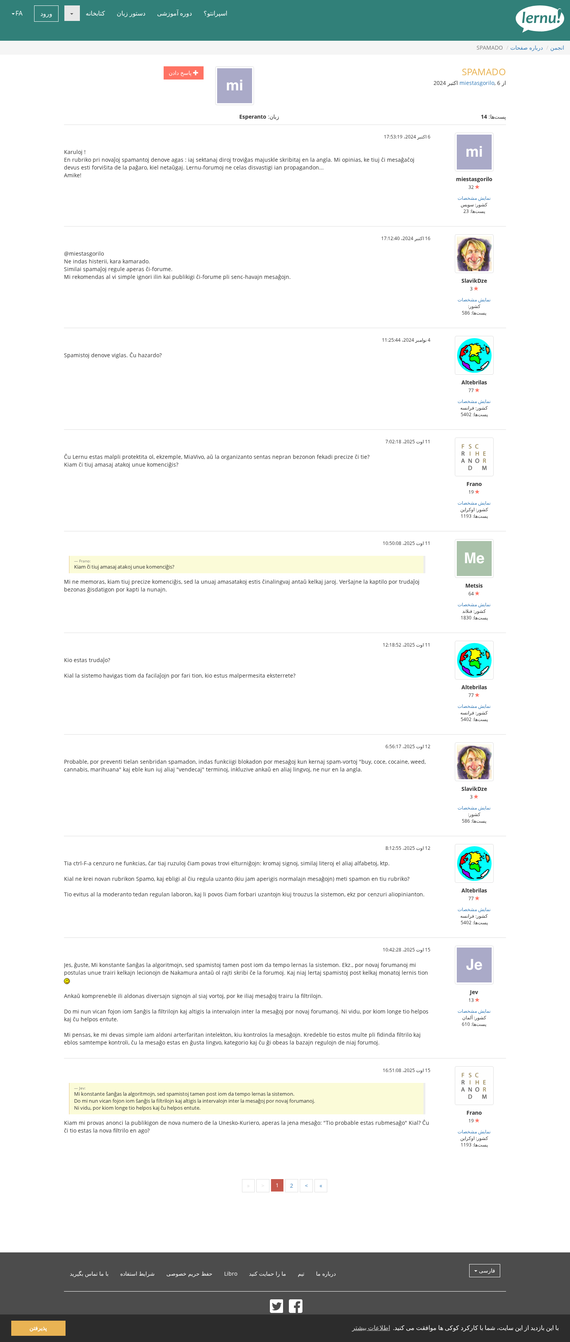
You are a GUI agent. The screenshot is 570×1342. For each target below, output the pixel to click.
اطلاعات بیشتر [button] (371, 1328)
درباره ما (326, 1273)
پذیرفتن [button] (38, 1328)
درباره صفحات (526, 47)
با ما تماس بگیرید (89, 1273)
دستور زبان (131, 13)
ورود (46, 13)
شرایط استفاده (137, 1273)
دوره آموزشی (174, 13)
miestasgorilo (476, 82)
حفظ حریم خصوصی (189, 1273)
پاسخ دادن (181, 72)
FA (19, 13)
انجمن (557, 47)
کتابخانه (95, 13)
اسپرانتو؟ (215, 13)
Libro (230, 1273)
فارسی (486, 1270)
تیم (301, 1273)
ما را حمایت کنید (267, 1273)
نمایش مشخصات (474, 198)
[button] (72, 13)
